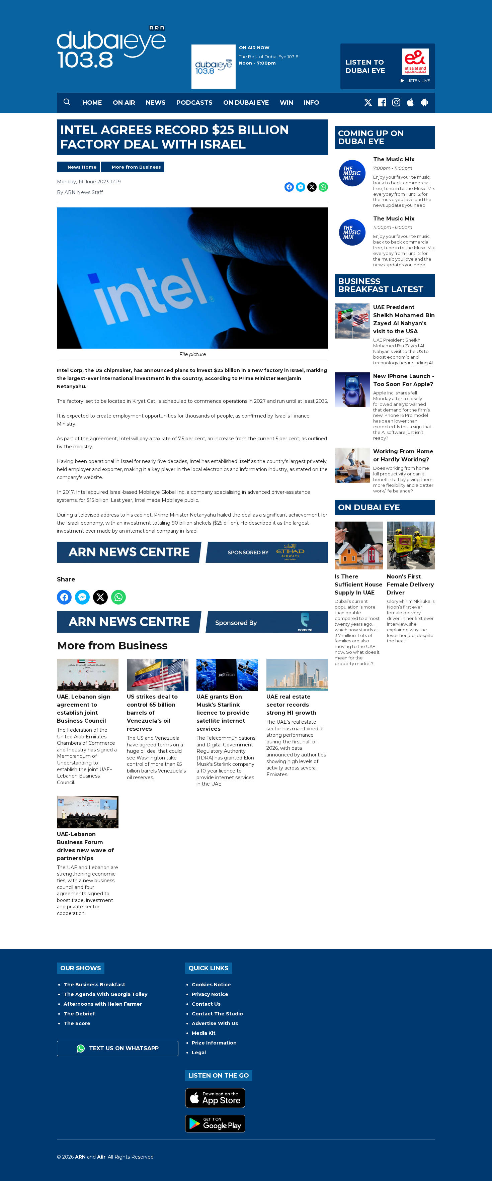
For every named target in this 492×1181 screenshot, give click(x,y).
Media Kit (204, 1033)
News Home (82, 167)
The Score (77, 1023)
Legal (199, 1053)
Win (286, 102)
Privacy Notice (210, 994)
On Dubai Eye (246, 102)
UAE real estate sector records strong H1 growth (291, 705)
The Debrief (79, 1014)
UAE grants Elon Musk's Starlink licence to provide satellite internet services (222, 713)
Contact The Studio (217, 1014)
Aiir (101, 1157)
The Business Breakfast (94, 985)
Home (92, 102)
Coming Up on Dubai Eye (371, 137)
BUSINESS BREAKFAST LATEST (381, 285)
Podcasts (194, 102)
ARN (80, 1157)
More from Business (136, 167)
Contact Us (206, 1004)
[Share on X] (312, 187)
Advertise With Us (215, 1023)
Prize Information (214, 1043)
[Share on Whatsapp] (323, 187)
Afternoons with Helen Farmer (103, 1004)
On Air (124, 102)
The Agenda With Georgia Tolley (105, 994)
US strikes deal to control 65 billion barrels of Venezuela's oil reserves (152, 713)
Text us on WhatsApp (123, 1048)
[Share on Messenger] (300, 187)
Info (311, 102)
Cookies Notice (211, 985)
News (156, 102)
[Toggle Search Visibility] (67, 103)
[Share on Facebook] (289, 187)
